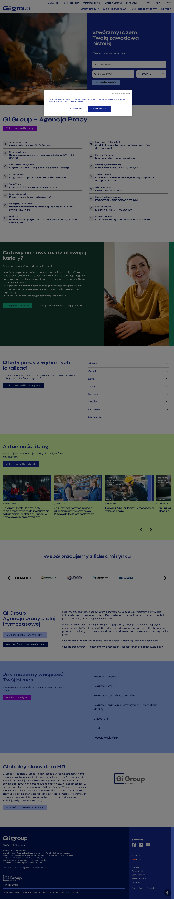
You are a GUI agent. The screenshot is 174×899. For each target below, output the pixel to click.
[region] (88, 103)
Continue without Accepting (121, 93)
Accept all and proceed (99, 109)
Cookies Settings (77, 109)
